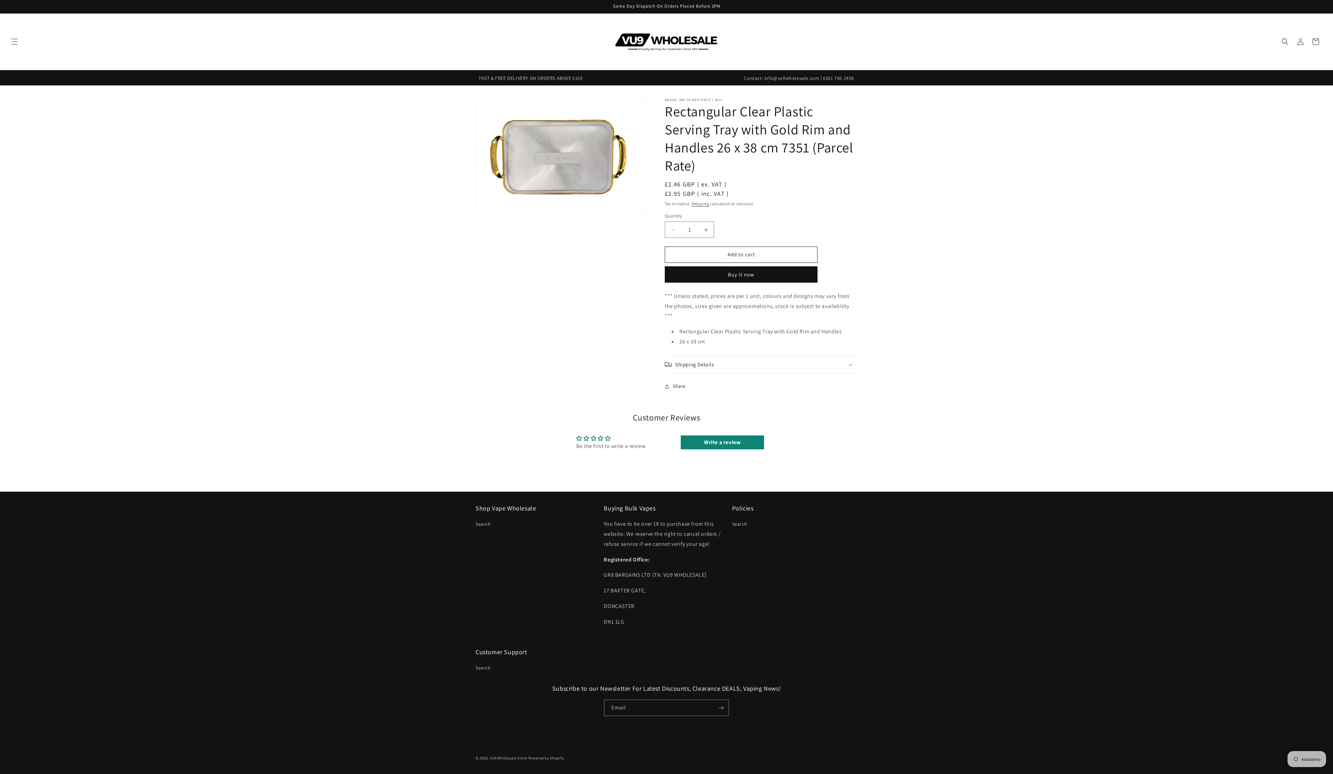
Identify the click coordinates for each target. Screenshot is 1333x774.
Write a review (722, 442)
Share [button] (679, 386)
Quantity (673, 216)
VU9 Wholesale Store (508, 758)
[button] (14, 41)
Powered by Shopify (546, 758)
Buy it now (741, 274)
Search (483, 524)
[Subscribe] (721, 708)
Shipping (700, 203)
